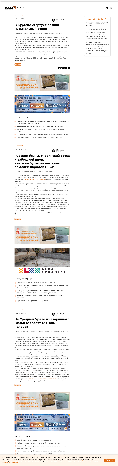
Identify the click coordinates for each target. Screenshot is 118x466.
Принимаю (109, 460)
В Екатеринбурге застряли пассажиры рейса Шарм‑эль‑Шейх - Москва (43, 134)
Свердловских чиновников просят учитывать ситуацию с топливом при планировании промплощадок (43, 122)
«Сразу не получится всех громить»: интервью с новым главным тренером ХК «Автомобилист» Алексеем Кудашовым (40, 292)
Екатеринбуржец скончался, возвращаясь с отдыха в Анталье (39, 137)
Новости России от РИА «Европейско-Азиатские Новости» (10, 8)
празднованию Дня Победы (35, 179)
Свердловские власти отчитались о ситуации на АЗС (36, 283)
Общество (18, 64)
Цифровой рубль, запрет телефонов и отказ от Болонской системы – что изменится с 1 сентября (97, 51)
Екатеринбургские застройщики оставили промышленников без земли (96, 38)
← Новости (19, 15)
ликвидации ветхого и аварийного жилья (42, 379)
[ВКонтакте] (59, 68)
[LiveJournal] (69, 68)
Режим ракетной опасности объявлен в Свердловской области (40, 126)
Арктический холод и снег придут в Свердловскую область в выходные (97, 24)
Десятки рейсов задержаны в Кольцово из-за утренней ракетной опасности (41, 130)
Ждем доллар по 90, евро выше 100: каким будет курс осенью (96, 28)
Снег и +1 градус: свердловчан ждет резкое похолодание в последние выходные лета (42, 287)
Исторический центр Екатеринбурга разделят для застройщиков (41, 451)
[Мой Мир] (66, 68)
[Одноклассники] (61, 68)
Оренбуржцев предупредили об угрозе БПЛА (34, 301)
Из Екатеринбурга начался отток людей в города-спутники (38, 443)
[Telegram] (64, 68)
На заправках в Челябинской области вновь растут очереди (96, 33)
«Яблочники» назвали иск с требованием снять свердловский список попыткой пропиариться (97, 44)
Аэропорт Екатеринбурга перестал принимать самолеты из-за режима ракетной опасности (42, 447)
